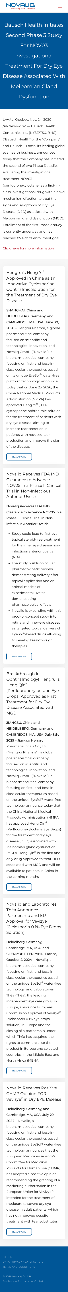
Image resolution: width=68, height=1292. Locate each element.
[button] (60, 6)
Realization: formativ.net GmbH (23, 1281)
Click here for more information (28, 248)
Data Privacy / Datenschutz (23, 1261)
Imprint (8, 1256)
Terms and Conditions (19, 1266)
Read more (19, 456)
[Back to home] (20, 6)
